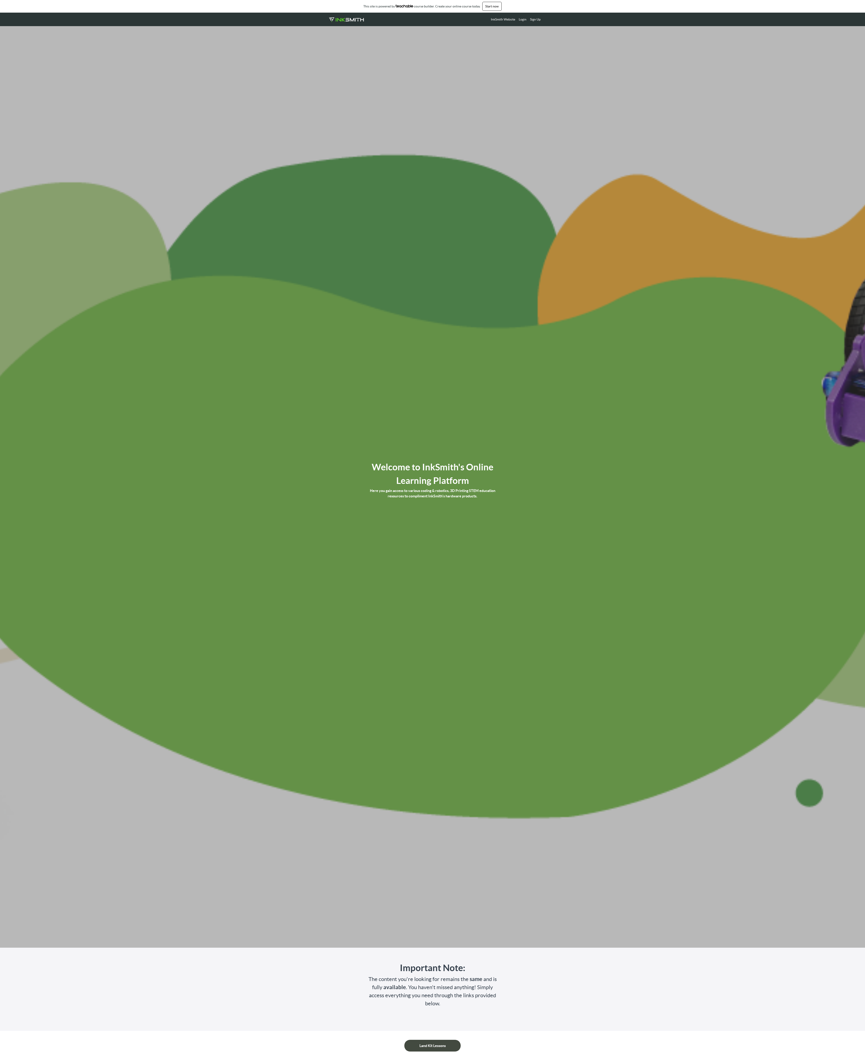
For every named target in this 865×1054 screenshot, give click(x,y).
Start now (492, 6)
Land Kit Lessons (432, 1046)
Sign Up (535, 19)
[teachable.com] (404, 6)
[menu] (514, 19)
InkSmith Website (503, 19)
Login (522, 19)
